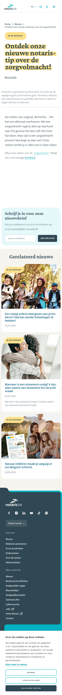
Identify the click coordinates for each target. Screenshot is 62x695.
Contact (10, 618)
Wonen (9, 539)
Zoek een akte (12, 599)
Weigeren (31, 672)
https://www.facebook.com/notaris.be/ (9, 513)
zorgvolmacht (41, 153)
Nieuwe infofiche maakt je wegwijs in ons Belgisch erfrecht (28, 465)
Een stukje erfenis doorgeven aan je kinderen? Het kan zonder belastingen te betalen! (30, 317)
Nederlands (15, 523)
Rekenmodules (13, 562)
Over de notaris (13, 557)
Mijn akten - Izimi (47, 7)
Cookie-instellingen (31, 680)
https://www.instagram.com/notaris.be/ (16, 513)
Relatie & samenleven (16, 543)
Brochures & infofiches (17, 581)
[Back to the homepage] (10, 7)
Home (8, 24)
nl (32, 7)
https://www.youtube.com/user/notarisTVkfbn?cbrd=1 (31, 513)
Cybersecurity (12, 604)
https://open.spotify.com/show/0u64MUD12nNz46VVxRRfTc (46, 513)
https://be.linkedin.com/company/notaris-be (24, 513)
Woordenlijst (12, 590)
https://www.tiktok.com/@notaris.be (39, 513)
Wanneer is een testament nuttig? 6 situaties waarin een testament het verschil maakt (31, 388)
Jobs (8, 609)
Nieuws (18, 24)
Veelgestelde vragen (15, 585)
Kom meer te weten (16, 664)
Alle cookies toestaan (31, 688)
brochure (30, 157)
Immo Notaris (12, 613)
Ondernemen (12, 553)
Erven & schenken (14, 548)
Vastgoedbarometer (15, 595)
